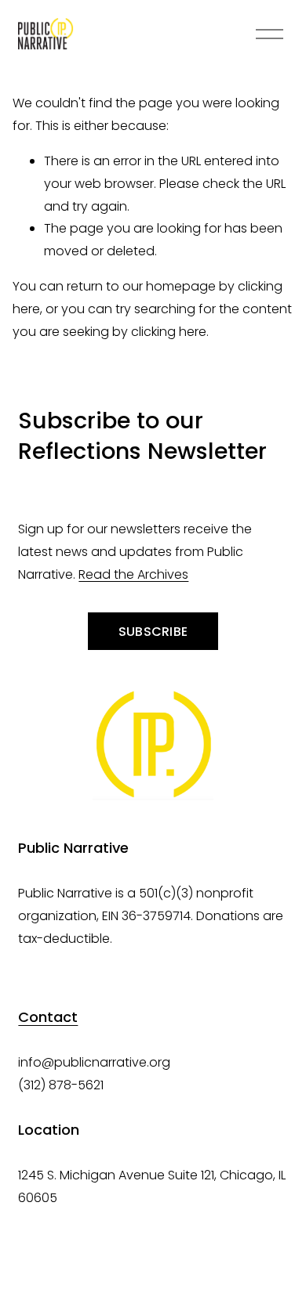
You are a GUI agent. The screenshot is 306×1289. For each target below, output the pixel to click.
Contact (48, 1017)
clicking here (168, 332)
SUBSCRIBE (153, 632)
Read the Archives (133, 574)
